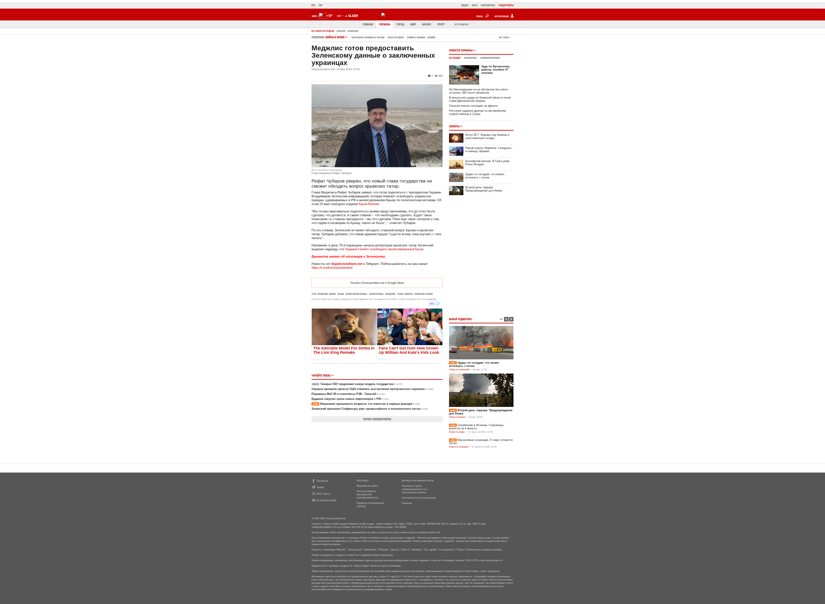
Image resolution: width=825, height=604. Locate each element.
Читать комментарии (377, 419)
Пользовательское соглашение (419, 497)
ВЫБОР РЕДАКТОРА (460, 319)
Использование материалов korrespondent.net (367, 494)
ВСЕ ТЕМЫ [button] (504, 37)
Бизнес (426, 24)
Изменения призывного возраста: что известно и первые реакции (366, 403)
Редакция (407, 503)
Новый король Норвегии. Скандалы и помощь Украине (488, 149)
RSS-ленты (324, 493)
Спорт (441, 24)
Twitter (320, 487)
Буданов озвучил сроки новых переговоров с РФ (350, 398)
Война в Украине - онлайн (421, 37)
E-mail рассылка (326, 500)
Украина (384, 24)
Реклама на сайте (367, 485)
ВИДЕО (465, 5)
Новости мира (456, 432)
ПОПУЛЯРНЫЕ (488, 5)
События (340, 30)
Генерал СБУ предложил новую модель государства (357, 384)
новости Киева (396, 37)
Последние (455, 57)
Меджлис (390, 293)
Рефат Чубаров (405, 293)
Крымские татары (326, 293)
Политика (353, 30)
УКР (320, 5)
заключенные (376, 293)
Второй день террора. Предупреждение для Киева (483, 189)
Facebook (322, 480)
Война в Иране (380, 37)
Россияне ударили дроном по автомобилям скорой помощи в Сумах (477, 112)
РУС (313, 5)
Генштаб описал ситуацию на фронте (473, 105)
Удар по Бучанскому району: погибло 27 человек (495, 69)
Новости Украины (461, 50)
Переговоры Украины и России (367, 37)
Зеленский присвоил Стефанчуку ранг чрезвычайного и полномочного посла (370, 408)
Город (400, 24)
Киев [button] (314, 16)
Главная (367, 24)
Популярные (470, 57)
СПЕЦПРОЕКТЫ (505, 5)
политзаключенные (356, 293)
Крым (341, 293)
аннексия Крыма (424, 293)
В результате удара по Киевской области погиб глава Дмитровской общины (480, 99)
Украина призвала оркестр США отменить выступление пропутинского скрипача (373, 389)
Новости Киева (457, 417)
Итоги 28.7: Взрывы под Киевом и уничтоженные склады (487, 136)
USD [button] (339, 15)
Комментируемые (490, 57)
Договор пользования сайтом (418, 480)
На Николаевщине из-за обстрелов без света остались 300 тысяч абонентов (478, 91)
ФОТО (475, 5)
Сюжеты (454, 126)
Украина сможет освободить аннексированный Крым (384, 249)
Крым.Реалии (369, 204)
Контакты (362, 480)
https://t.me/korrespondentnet (332, 267)
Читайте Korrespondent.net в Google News (377, 282)
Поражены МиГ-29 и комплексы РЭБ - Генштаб (348, 393)
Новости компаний (459, 369)
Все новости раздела (323, 30)
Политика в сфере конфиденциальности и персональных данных (414, 489)
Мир (413, 24)
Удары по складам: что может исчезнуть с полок (484, 176)
